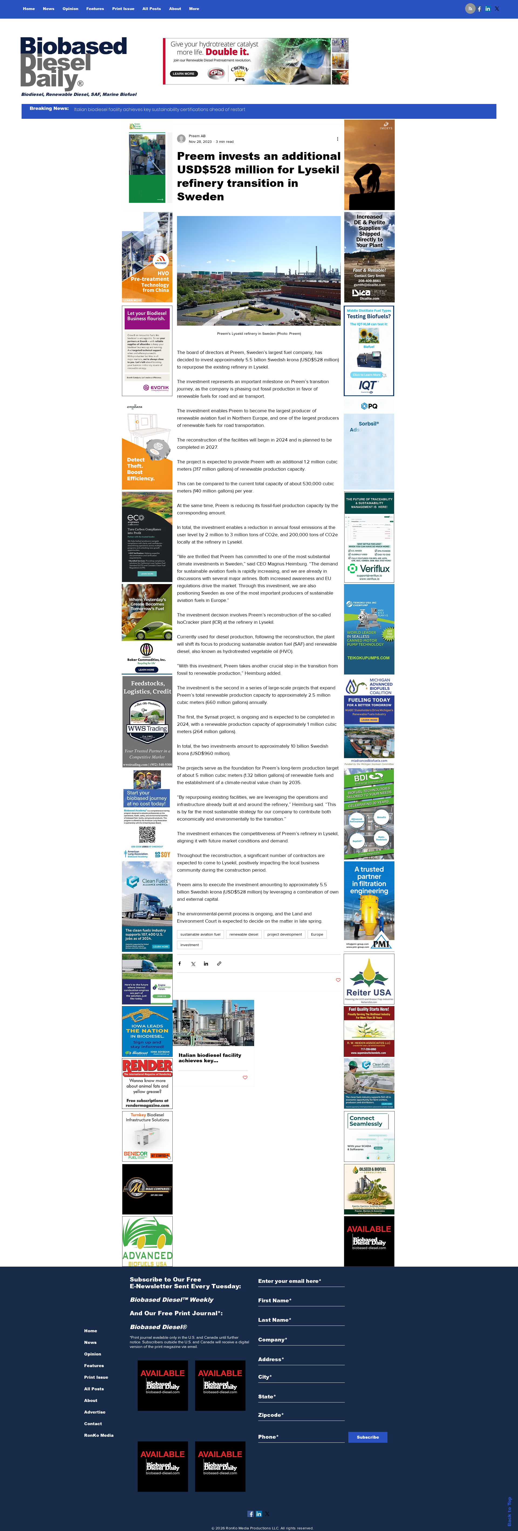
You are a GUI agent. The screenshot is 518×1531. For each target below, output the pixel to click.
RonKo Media (99, 1435)
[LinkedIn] (488, 9)
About (90, 1400)
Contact (93, 1423)
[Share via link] (219, 963)
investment (189, 945)
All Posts (94, 1389)
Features (94, 1365)
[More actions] (337, 139)
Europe (317, 934)
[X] (497, 9)
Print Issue (96, 1377)
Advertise (94, 1412)
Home (90, 1330)
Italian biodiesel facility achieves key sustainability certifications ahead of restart (210, 1058)
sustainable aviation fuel (200, 934)
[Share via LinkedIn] (206, 963)
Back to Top (509, 1511)
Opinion (92, 1354)
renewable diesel (244, 934)
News (90, 1342)
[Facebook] (479, 9)
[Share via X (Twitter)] (192, 963)
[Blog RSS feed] (470, 8)
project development (284, 934)
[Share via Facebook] (179, 963)
